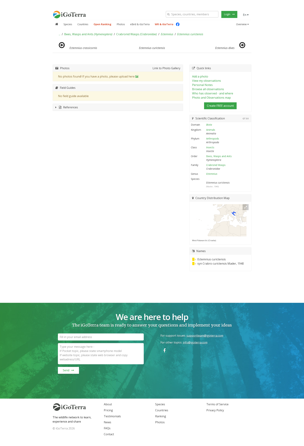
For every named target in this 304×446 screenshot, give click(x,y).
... (59, 34)
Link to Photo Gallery (166, 68)
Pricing (108, 410)
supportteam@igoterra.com (204, 335)
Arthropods (212, 138)
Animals (210, 129)
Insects (210, 147)
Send (66, 370)
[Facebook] (177, 24)
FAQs (107, 428)
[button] (59, 34)
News (107, 422)
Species (68, 24)
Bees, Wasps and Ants (88, 34)
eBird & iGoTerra (140, 24)
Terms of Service (217, 404)
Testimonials (112, 416)
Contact (109, 434)
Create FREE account (220, 106)
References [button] (70, 107)
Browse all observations (208, 89)
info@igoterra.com (195, 342)
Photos (121, 24)
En (245, 15)
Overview (241, 24)
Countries (82, 24)
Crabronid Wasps (136, 34)
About (108, 404)
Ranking (160, 416)
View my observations (206, 81)
